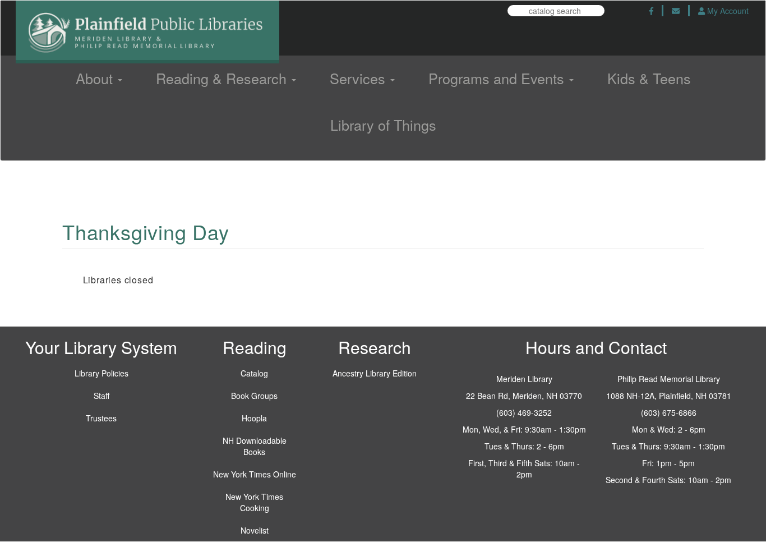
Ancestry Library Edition (375, 373)
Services (359, 78)
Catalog (254, 373)
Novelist (255, 530)
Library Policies (101, 373)
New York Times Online (254, 474)
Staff (101, 395)
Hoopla (254, 418)
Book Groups (254, 395)
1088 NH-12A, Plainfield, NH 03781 (668, 395)
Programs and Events (498, 78)
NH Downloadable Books (255, 446)
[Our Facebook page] (651, 10)
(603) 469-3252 (524, 412)
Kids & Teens (649, 78)
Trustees (101, 418)
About (96, 78)
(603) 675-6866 (668, 412)
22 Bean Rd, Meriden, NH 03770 (524, 395)
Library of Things (383, 124)
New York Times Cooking (254, 502)
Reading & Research (223, 78)
